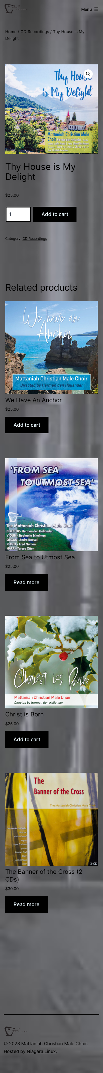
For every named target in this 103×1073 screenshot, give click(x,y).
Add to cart (55, 214)
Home (10, 31)
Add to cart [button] (27, 425)
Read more (27, 582)
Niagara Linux (41, 1051)
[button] (88, 73)
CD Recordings (34, 31)
